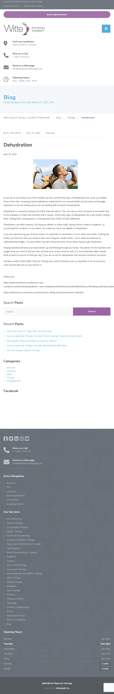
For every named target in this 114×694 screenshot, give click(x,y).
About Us (11, 483)
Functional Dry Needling (18, 535)
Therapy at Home (15, 598)
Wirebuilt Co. (63, 688)
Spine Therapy (13, 577)
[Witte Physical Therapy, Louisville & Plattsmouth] (24, 28)
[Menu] (106, 29)
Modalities (11, 586)
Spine (9, 374)
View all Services (14, 518)
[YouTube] (27, 438)
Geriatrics (11, 594)
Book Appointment (57, 14)
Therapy (49, 132)
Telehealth (12, 603)
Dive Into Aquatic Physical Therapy (23, 350)
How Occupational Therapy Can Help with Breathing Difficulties (37, 345)
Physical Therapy (15, 523)
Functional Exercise (16, 615)
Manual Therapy (14, 582)
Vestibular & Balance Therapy (21, 539)
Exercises (11, 367)
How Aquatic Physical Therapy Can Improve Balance (32, 340)
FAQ (9, 487)
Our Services (13, 499)
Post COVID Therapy (16, 565)
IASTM (10, 611)
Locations (11, 491)
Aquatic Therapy (14, 531)
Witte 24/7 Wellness (16, 619)
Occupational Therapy (17, 527)
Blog (9, 624)
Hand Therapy (13, 590)
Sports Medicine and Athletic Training (24, 573)
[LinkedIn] (16, 438)
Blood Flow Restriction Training (22, 552)
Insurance (11, 371)
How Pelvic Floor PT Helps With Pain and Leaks (29, 331)
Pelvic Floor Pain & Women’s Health (24, 544)
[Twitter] (11, 438)
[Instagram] (22, 438)
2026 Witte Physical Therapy (57, 683)
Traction (11, 560)
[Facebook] (6, 438)
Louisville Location (12, 6)
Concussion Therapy (16, 569)
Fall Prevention (14, 548)
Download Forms (15, 504)
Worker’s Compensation (18, 607)
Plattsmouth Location (33, 6)
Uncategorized (13, 380)
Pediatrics (11, 556)
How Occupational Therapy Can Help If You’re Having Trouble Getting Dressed (44, 336)
